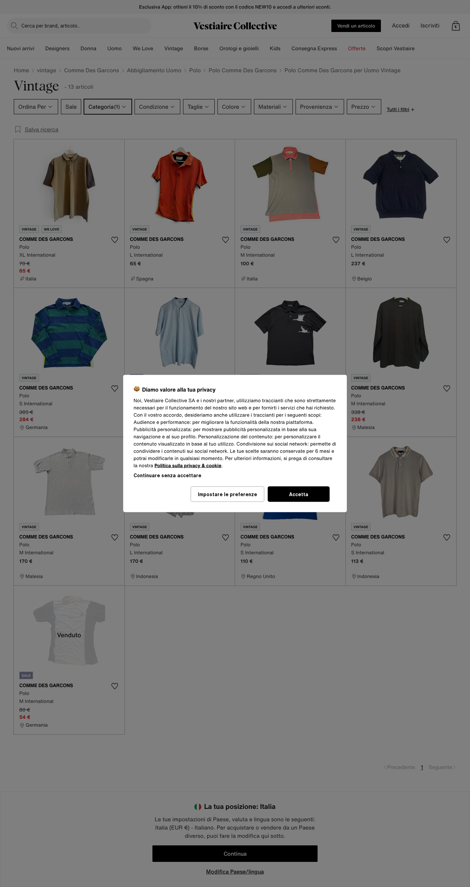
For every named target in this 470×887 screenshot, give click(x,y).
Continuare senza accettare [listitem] (167, 475)
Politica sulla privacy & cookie (188, 465)
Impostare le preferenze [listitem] (227, 494)
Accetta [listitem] (298, 494)
